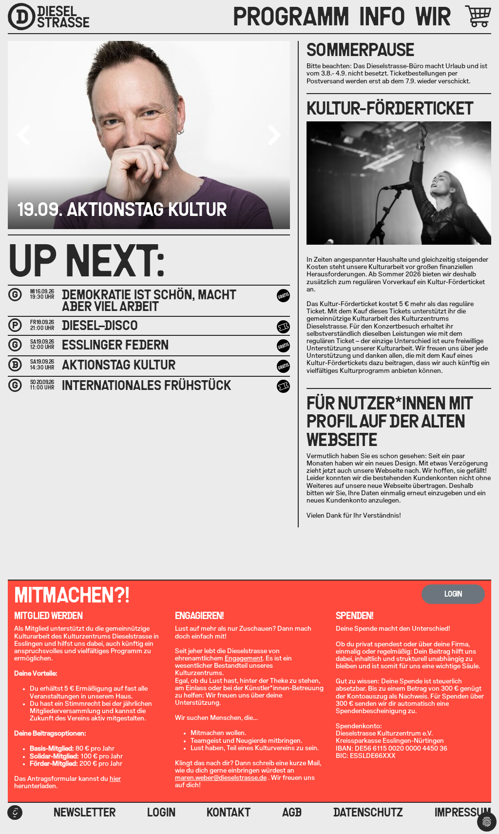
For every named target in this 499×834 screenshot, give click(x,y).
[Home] (48, 16)
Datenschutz (368, 812)
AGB (292, 812)
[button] (274, 135)
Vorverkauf (285, 326)
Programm (291, 16)
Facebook (14, 812)
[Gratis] (283, 296)
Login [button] (453, 594)
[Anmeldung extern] (283, 386)
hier (115, 779)
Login (161, 812)
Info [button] (382, 16)
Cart (466, 16)
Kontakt (228, 812)
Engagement (244, 658)
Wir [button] (433, 16)
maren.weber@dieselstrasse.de (221, 778)
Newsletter (84, 812)
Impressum (463, 812)
